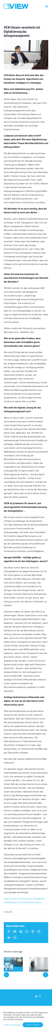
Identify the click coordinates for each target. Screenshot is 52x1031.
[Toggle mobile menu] (47, 6)
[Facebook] (40, 996)
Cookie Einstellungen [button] (12, 1025)
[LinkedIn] (36, 996)
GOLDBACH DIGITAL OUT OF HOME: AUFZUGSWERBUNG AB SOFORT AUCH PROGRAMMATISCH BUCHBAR (38, 964)
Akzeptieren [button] (32, 1025)
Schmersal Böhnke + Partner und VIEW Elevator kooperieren (13, 964)
